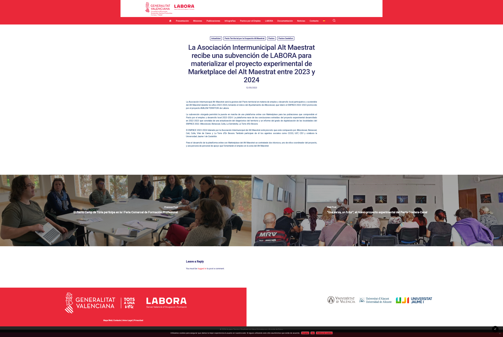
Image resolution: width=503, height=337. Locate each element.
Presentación (182, 21)
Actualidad (216, 38)
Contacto (314, 21)
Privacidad (138, 320)
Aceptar (305, 333)
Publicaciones (213, 21)
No (313, 333)
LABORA (269, 21)
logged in (202, 268)
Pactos (271, 38)
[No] (499, 333)
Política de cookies (324, 333)
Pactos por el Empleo (250, 21)
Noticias (301, 21)
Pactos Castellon (285, 38)
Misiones (197, 21)
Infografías (230, 21)
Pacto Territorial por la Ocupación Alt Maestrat (244, 38)
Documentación (285, 21)
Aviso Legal (127, 320)
